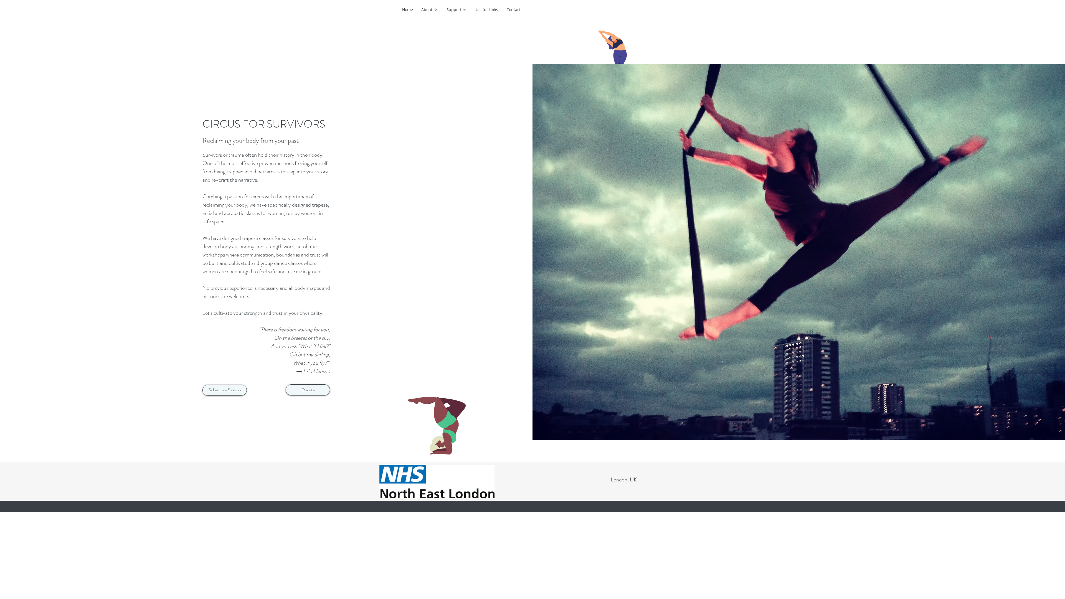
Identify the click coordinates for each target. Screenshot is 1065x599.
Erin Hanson (316, 371)
